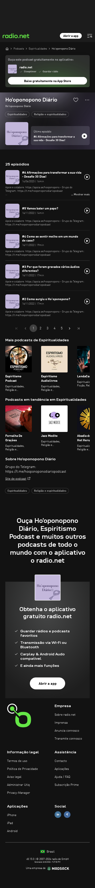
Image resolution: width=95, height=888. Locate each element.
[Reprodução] (84, 136)
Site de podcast (15, 478)
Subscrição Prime (67, 784)
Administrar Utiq (18, 784)
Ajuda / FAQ (62, 777)
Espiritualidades (17, 114)
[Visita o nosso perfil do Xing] (67, 814)
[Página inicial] (7, 48)
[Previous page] (25, 328)
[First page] (16, 328)
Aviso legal (14, 777)
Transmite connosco (68, 738)
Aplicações (62, 769)
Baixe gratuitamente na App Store (47, 81)
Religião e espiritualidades (50, 114)
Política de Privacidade (22, 769)
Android (12, 831)
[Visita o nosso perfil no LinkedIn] (58, 814)
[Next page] (69, 328)
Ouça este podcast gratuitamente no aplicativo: (41, 59)
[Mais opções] (87, 100)
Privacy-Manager (18, 792)
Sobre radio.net (65, 714)
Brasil (50, 851)
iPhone (11, 815)
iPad (10, 823)
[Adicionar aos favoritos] (75, 99)
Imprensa (61, 722)
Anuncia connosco (67, 730)
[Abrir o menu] (89, 35)
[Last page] (78, 328)
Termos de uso (17, 761)
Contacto (61, 761)
